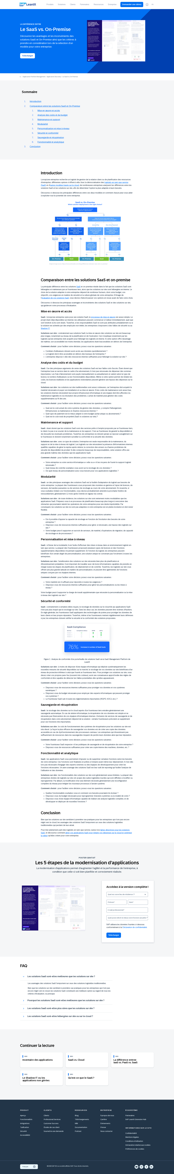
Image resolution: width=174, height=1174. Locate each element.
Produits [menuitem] (50, 4)
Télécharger (27, 56)
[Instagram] (141, 1167)
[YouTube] (136, 1167)
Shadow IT (45, 328)
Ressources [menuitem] (99, 4)
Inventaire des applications (37, 1060)
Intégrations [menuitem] (24, 1123)
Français (25, 1167)
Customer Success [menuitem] (51, 1123)
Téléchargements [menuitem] (82, 1119)
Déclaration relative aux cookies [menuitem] (137, 1145)
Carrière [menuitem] (103, 1119)
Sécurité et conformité (48, 133)
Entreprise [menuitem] (112, 4)
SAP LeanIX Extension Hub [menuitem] (135, 1119)
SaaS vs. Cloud (76, 1060)
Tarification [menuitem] (24, 1127)
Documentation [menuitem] (81, 1127)
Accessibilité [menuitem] (25, 1135)
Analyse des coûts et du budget (53, 115)
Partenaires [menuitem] (84, 4)
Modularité (43, 124)
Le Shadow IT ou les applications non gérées (35, 1079)
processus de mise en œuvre (103, 317)
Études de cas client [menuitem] (52, 1127)
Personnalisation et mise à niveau (53, 128)
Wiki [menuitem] (76, 1123)
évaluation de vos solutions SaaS (55, 298)
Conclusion (35, 146)
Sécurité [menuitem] (23, 1131)
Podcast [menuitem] (78, 1131)
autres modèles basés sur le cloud (64, 185)
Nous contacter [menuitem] (106, 1131)
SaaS (78, 287)
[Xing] (146, 1167)
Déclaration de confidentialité (135, 927)
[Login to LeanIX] (147, 4)
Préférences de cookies (134, 1149)
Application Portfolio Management (34, 77)
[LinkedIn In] (151, 1167)
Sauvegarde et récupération (51, 137)
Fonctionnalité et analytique (51, 142)
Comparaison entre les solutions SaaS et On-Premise (55, 106)
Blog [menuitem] (76, 1115)
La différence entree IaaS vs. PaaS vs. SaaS (125, 1061)
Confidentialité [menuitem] (131, 1133)
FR (153, 4)
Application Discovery (54, 77)
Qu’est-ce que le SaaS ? (81, 1078)
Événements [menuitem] (105, 1123)
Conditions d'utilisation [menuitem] (134, 1141)
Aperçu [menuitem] (23, 1115)
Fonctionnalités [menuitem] (26, 1119)
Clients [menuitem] (73, 4)
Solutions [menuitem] (62, 4)
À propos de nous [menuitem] (107, 1115)
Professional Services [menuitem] (52, 1119)
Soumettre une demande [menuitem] (54, 1131)
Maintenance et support (49, 119)
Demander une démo (131, 4)
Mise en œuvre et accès (49, 110)
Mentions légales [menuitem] (132, 1137)
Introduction (35, 101)
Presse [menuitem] (103, 1127)
